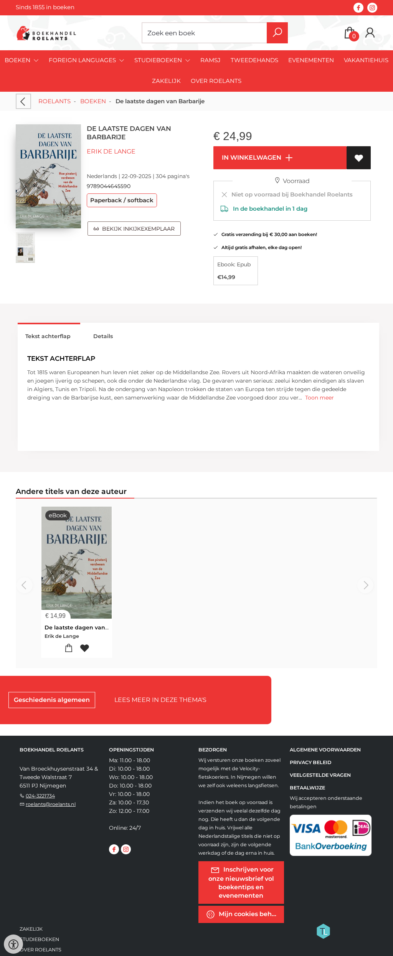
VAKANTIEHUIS (366, 60)
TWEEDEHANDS (254, 60)
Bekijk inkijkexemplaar (137, 228)
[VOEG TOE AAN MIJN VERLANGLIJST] (359, 157)
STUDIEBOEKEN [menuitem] (158, 60)
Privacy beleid (310, 762)
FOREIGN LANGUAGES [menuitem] (83, 60)
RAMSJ (210, 60)
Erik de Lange (111, 151)
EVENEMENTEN (311, 60)
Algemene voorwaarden (325, 750)
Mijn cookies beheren (250, 913)
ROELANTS (54, 101)
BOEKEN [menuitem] (18, 60)
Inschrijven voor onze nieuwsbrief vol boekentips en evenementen (241, 882)
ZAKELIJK (166, 80)
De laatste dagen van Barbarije (89, 627)
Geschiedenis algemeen (52, 699)
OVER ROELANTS (216, 80)
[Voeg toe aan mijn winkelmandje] (68, 648)
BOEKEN (93, 101)
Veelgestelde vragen (320, 775)
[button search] (277, 32)
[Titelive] (323, 930)
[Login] (370, 32)
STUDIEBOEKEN (39, 939)
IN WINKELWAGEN (251, 157)
